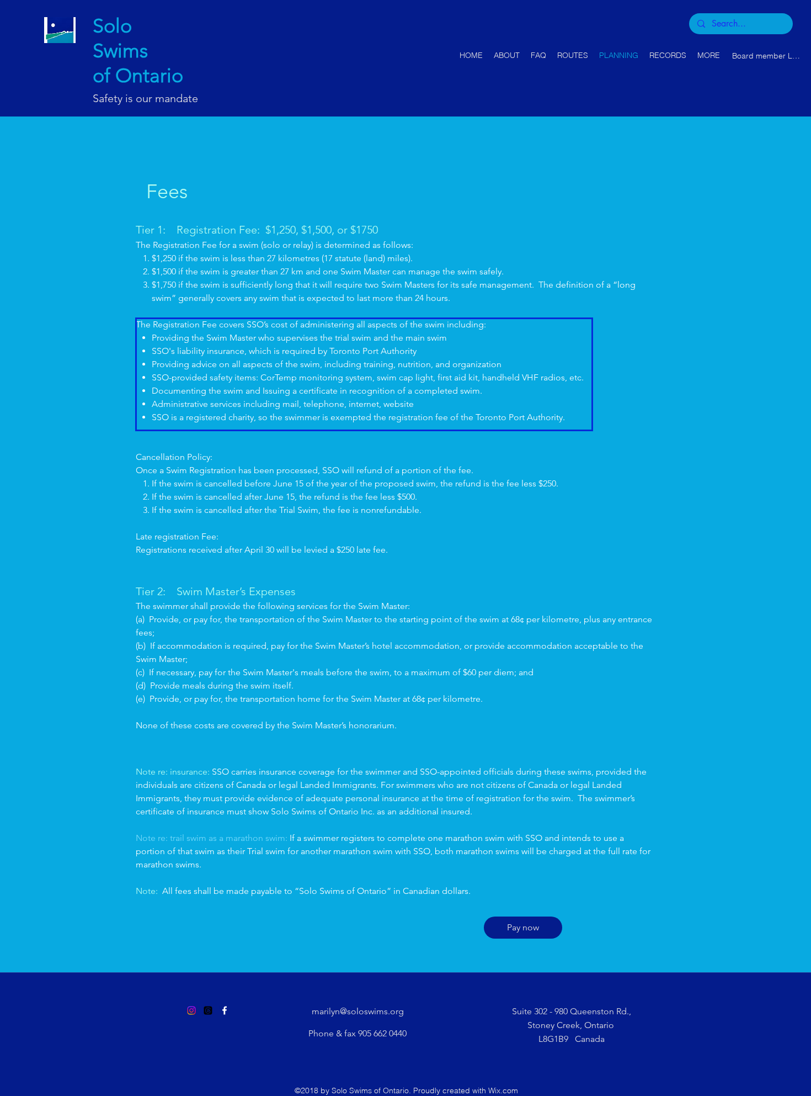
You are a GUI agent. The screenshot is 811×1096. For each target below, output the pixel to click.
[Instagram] (191, 1010)
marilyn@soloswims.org (358, 1011)
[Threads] (208, 1010)
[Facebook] (224, 1010)
